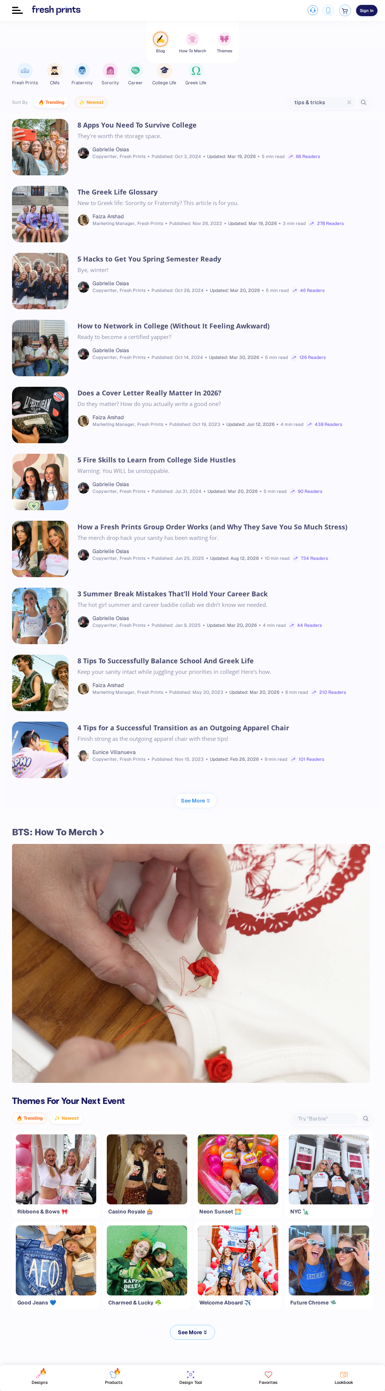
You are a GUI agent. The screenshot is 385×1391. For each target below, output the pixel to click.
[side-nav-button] (17, 10)
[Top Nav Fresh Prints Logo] (56, 10)
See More (190, 1332)
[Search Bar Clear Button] (349, 102)
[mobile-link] (328, 10)
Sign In (367, 10)
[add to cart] (345, 10)
